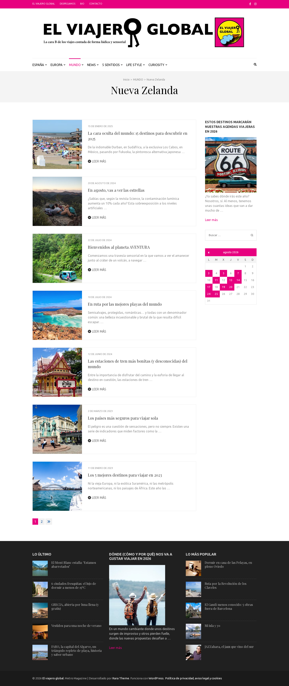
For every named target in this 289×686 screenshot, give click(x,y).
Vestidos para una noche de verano (76, 626)
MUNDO (75, 65)
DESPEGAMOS (67, 3)
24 (208, 293)
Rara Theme (120, 678)
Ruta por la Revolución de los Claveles (225, 585)
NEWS (91, 65)
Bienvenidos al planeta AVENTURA (119, 247)
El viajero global (43, 3)
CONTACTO (95, 3)
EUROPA (57, 65)
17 (208, 287)
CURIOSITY (156, 65)
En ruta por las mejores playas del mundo (125, 304)
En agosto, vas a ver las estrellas (116, 190)
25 (216, 293)
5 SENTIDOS (111, 65)
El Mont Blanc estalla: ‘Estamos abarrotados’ (73, 564)
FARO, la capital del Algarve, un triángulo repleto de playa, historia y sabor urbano (76, 651)
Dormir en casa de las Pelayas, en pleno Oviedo (228, 564)
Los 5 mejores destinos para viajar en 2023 (125, 475)
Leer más (98, 161)
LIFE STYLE (134, 65)
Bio (82, 3)
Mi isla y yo (212, 626)
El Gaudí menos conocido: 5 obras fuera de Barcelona (229, 607)
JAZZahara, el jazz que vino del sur (229, 647)
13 (230, 280)
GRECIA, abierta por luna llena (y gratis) (75, 607)
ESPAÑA (38, 65)
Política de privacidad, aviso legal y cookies (193, 678)
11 (216, 280)
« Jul (208, 252)
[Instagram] (255, 4)
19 (223, 287)
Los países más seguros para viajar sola (123, 418)
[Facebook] (250, 4)
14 (238, 280)
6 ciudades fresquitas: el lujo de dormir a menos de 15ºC (73, 585)
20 (230, 287)
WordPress (156, 678)
